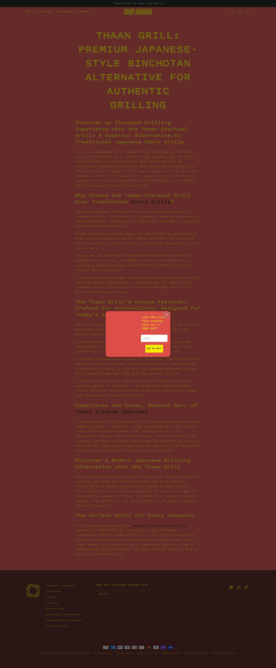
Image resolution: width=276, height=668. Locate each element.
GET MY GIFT (154, 349)
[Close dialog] (166, 314)
